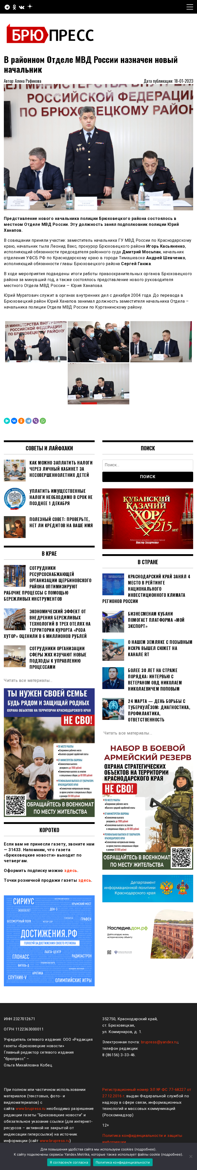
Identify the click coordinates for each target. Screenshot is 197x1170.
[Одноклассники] (21, 421)
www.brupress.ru (31, 1108)
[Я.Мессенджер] (7, 421)
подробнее (145, 1149)
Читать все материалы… (28, 680)
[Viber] (36, 421)
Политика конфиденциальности (123, 1162)
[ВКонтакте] (14, 421)
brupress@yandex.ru (159, 1042)
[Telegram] (28, 421)
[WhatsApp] (43, 421)
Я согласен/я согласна (69, 1162)
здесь (70, 870)
